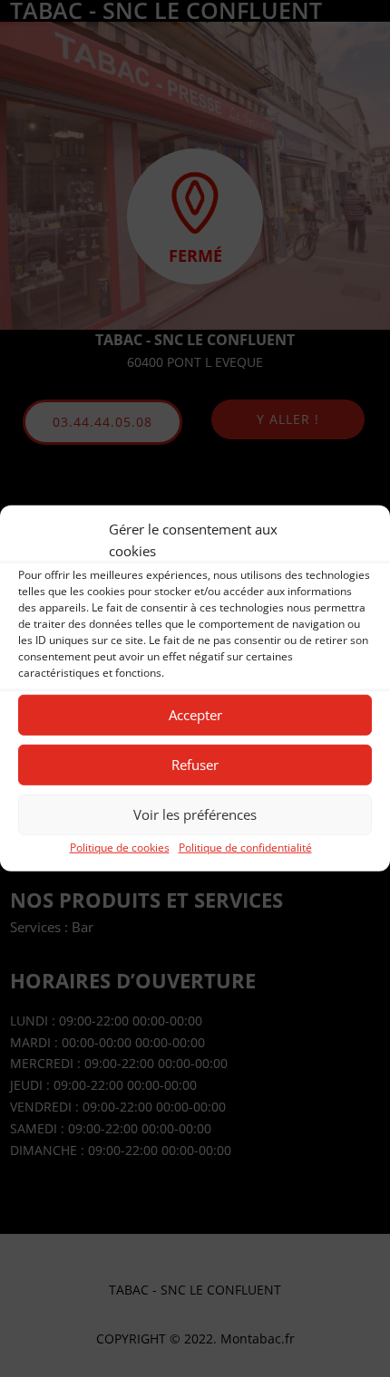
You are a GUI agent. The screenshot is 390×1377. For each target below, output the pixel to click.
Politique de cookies (120, 846)
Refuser (195, 765)
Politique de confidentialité (245, 846)
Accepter (195, 715)
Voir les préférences (195, 814)
